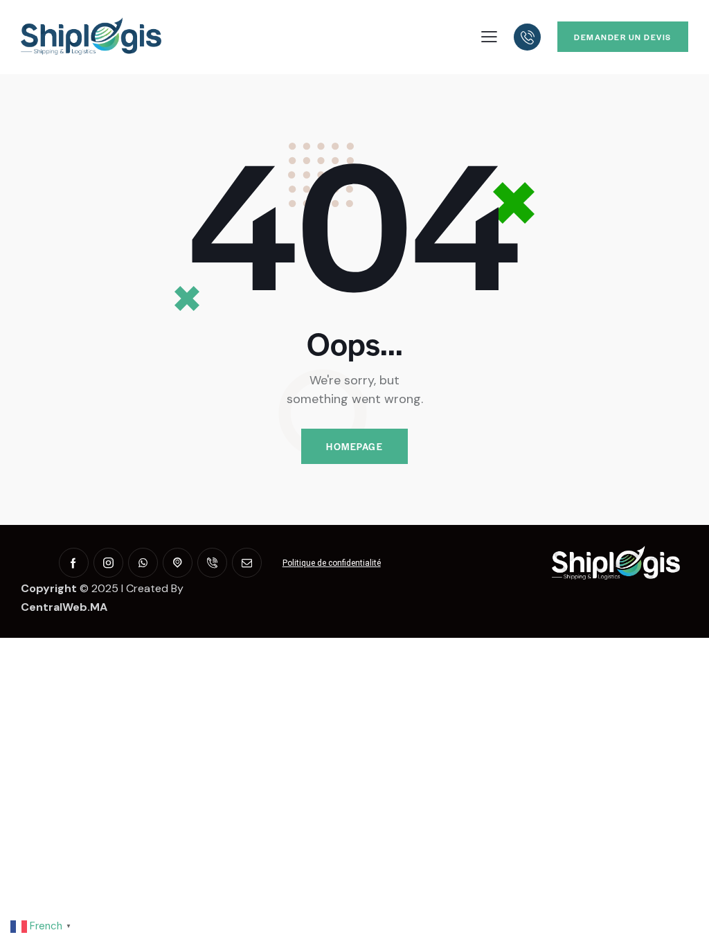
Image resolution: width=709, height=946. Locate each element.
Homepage (354, 446)
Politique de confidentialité (331, 563)
